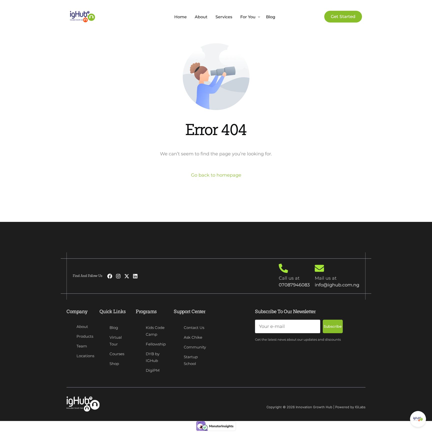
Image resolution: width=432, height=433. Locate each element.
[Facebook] (109, 276)
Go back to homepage (216, 175)
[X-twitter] (126, 276)
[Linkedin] (135, 276)
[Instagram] (118, 276)
